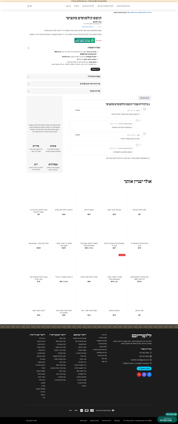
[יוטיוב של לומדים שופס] (139, 374)
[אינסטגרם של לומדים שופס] (144, 374)
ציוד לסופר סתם (132, 12)
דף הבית (149, 12)
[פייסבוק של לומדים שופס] (149, 374)
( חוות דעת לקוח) (87, 27)
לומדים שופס (141, 12)
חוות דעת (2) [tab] (144, 98)
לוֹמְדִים (142, 336)
